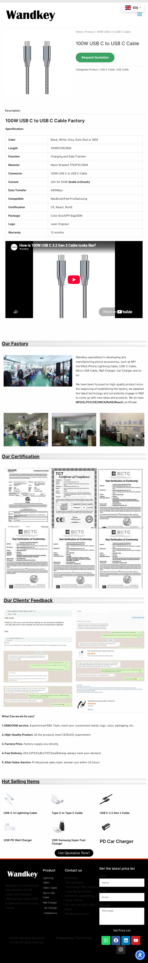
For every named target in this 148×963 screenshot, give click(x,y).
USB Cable (122, 69)
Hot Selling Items (21, 781)
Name (103, 876)
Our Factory (15, 343)
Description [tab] (12, 110)
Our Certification (21, 456)
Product (89, 31)
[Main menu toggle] (139, 14)
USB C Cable (107, 69)
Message (105, 905)
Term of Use (84, 938)
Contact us (73, 870)
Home (79, 31)
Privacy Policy (65, 938)
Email (102, 890)
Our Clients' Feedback (28, 600)
